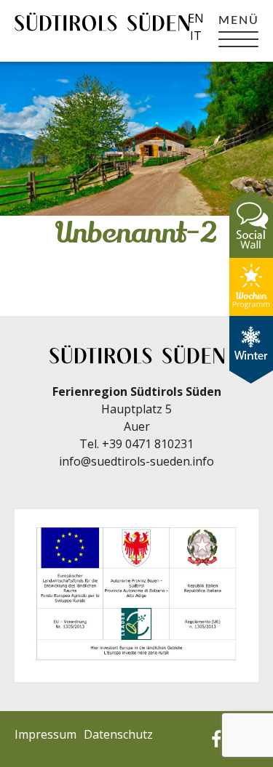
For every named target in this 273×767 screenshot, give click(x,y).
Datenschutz (118, 734)
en (196, 18)
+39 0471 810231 (148, 444)
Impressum (45, 734)
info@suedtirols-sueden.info (136, 461)
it (196, 36)
